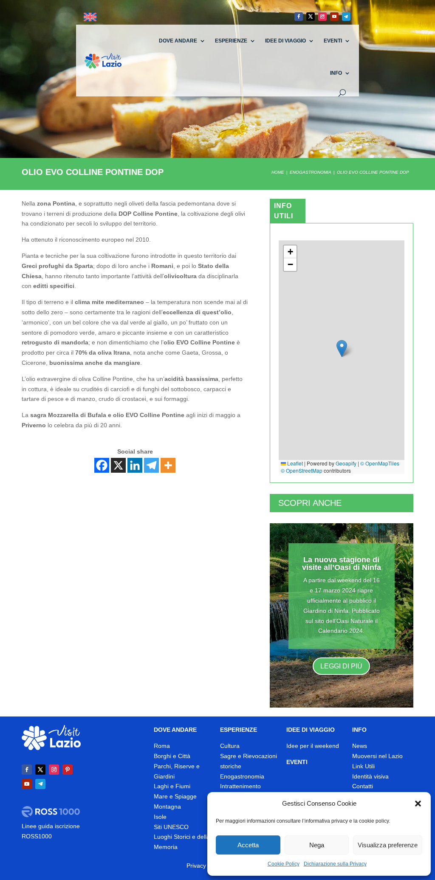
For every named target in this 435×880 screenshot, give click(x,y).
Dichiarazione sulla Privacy (335, 864)
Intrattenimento (240, 786)
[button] (418, 803)
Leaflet (294, 463)
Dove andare (178, 41)
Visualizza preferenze (388, 845)
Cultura (230, 745)
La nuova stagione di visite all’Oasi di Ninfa (341, 564)
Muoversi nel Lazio (377, 756)
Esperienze (231, 41)
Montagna (167, 806)
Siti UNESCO (171, 827)
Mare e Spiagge (175, 796)
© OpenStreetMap (301, 470)
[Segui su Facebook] (298, 16)
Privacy (196, 865)
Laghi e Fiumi (172, 786)
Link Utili (363, 766)
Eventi (333, 41)
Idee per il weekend (312, 745)
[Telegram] (151, 465)
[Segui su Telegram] (346, 16)
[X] (118, 465)
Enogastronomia (242, 776)
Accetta (248, 845)
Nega (316, 845)
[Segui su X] (310, 16)
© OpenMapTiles (379, 463)
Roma (162, 745)
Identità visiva (370, 776)
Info (336, 73)
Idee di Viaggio (285, 41)
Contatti (362, 786)
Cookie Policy (283, 864)
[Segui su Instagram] (322, 16)
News (359, 745)
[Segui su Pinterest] (67, 769)
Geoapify (346, 463)
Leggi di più (341, 666)
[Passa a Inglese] (90, 17)
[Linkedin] (134, 465)
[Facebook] (101, 465)
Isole (160, 816)
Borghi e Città (172, 756)
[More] (168, 465)
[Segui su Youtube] (334, 16)
